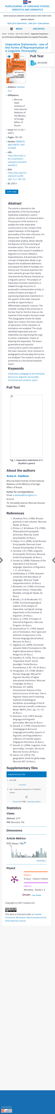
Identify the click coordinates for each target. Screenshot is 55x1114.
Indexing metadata (34, 801)
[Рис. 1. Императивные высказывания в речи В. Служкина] (27, 456)
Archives (39, 29)
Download (22, 785)
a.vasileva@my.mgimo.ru (25, 495)
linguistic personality (28, 376)
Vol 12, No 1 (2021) (22, 34)
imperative (13, 373)
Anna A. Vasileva (18, 476)
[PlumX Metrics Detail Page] (14, 879)
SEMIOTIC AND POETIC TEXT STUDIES (16, 144)
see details (36, 895)
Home (4, 34)
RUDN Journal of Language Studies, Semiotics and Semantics (27, 12)
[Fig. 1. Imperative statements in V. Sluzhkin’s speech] (27, 797)
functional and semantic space (22, 380)
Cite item (11, 192)
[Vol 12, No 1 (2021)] (16, 82)
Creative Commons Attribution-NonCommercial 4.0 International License (25, 917)
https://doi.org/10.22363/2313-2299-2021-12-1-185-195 (17, 176)
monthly (41, 860)
